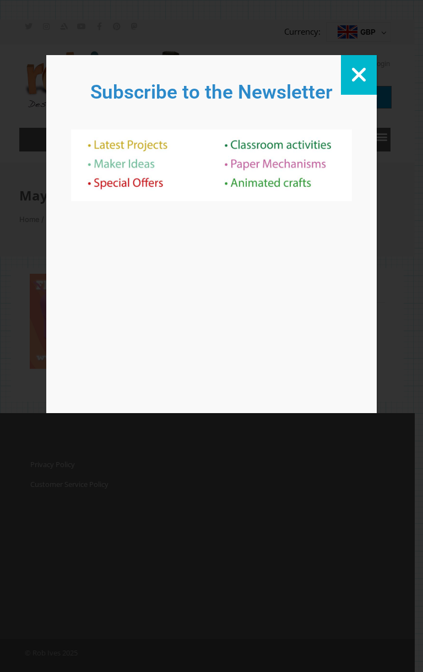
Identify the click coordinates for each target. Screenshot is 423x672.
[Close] (359, 75)
